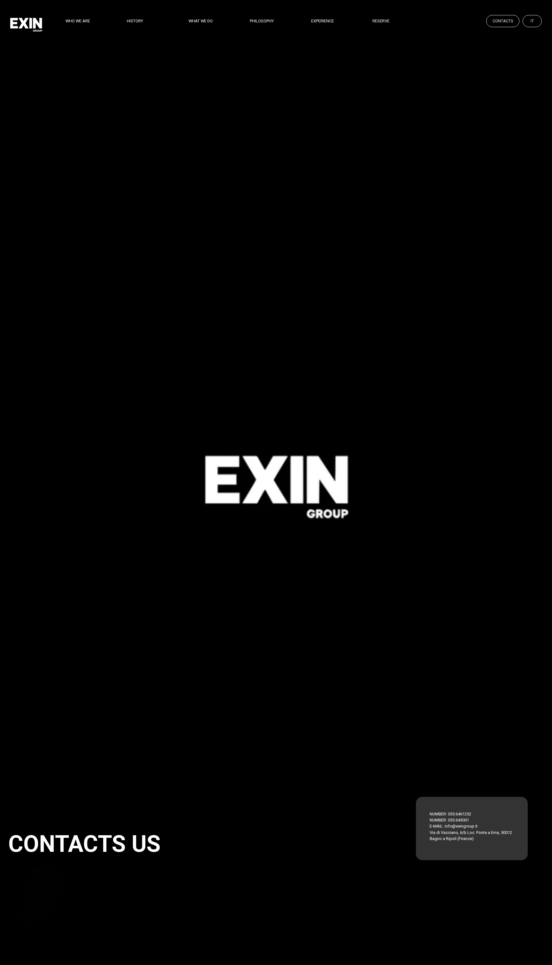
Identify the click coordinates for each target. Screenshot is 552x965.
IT (532, 21)
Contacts (503, 21)
